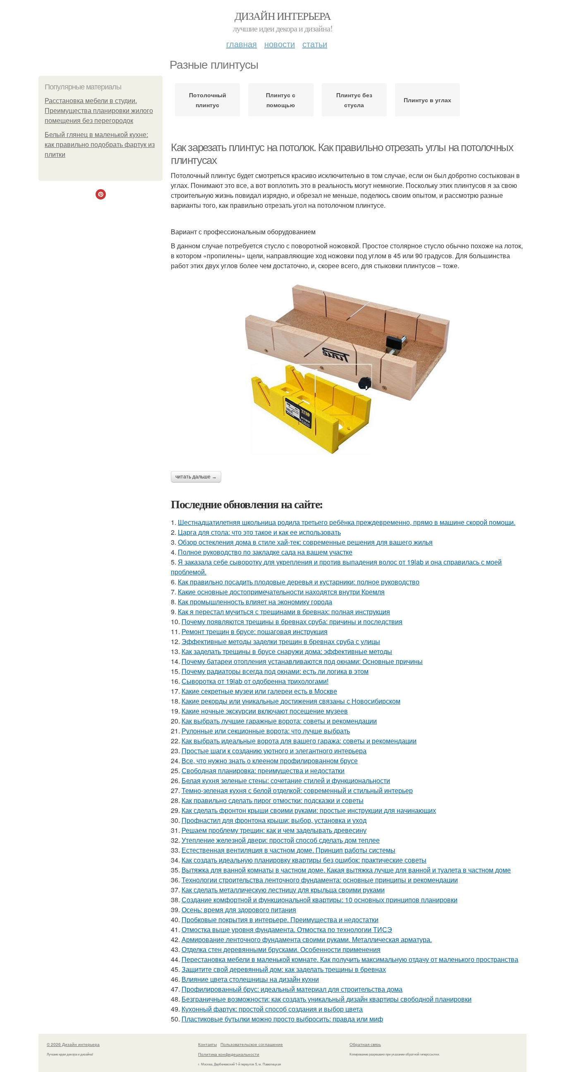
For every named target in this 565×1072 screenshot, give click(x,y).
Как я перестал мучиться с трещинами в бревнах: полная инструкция (284, 611)
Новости (279, 44)
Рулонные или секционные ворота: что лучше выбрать (266, 730)
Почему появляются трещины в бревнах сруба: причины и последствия (292, 621)
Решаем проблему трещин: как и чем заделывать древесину (274, 830)
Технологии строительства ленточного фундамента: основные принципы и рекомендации (320, 880)
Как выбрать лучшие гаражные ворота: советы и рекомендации (279, 721)
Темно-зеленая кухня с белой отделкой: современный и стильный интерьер (297, 790)
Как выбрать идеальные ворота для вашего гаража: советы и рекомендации (299, 740)
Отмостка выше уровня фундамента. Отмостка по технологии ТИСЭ (287, 929)
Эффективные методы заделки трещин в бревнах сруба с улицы (281, 641)
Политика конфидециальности (228, 1054)
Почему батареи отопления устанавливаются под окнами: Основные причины (302, 661)
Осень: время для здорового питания (239, 909)
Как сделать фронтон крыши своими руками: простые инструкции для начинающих (309, 810)
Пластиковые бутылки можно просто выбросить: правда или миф (282, 1019)
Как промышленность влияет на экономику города (255, 601)
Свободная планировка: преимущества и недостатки (263, 770)
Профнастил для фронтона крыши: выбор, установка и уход (274, 820)
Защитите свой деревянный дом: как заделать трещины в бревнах (284, 969)
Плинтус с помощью (280, 100)
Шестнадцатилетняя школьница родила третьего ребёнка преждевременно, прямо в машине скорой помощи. (346, 522)
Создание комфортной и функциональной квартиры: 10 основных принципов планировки (319, 899)
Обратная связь (365, 1044)
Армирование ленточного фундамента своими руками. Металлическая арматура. (307, 939)
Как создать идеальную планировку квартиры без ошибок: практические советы (304, 860)
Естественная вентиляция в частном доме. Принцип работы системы (288, 850)
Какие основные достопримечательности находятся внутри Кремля (281, 591)
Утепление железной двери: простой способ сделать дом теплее (281, 840)
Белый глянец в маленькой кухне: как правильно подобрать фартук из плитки (100, 144)
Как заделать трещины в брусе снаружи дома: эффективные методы (287, 651)
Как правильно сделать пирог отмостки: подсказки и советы (273, 800)
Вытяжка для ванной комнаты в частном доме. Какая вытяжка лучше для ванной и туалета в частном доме (346, 870)
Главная (241, 44)
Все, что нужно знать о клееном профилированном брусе (270, 760)
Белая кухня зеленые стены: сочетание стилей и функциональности (286, 780)
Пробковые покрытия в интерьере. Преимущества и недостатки (280, 919)
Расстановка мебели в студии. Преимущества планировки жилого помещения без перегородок (99, 110)
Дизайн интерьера (282, 16)
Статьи (314, 44)
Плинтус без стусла (354, 100)
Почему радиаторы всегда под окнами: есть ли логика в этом (275, 671)
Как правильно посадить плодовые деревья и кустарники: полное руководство (298, 581)
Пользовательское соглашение (251, 1044)
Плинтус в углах (427, 100)
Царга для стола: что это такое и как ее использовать (259, 532)
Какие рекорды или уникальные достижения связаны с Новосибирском (291, 701)
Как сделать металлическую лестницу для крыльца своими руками (283, 889)
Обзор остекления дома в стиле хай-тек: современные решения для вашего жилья (305, 542)
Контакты (207, 1044)
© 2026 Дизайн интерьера (73, 1044)
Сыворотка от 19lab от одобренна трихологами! (255, 681)
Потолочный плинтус (207, 100)
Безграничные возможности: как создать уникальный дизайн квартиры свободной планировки (327, 999)
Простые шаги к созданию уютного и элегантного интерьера (274, 750)
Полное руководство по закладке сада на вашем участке (265, 552)
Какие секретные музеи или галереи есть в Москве (259, 691)
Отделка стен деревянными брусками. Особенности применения (281, 949)
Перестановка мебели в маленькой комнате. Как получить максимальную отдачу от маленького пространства (350, 959)
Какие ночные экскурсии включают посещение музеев (265, 711)
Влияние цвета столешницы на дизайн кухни (250, 979)
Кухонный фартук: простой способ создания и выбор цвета (272, 1009)
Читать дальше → (196, 477)
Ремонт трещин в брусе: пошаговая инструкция (255, 631)
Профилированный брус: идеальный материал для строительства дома (292, 989)
